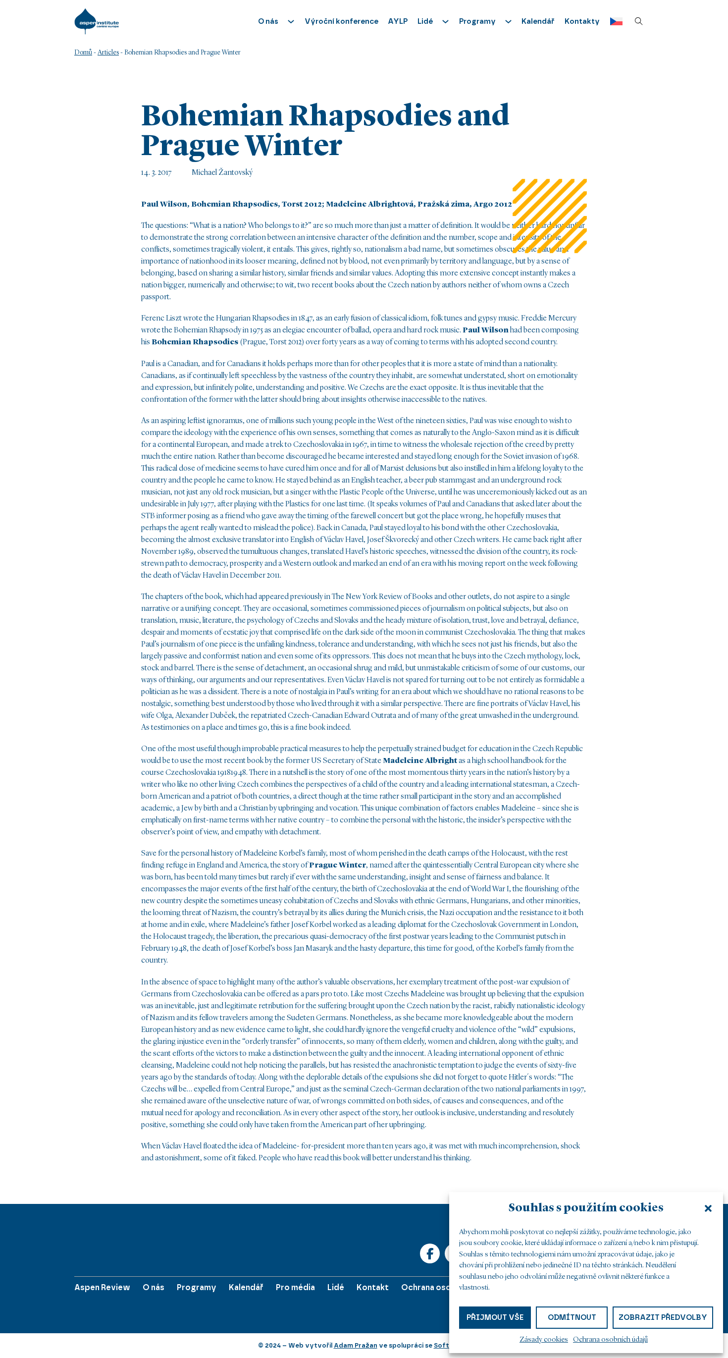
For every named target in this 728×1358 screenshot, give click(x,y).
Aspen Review (102, 1287)
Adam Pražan (355, 1345)
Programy (196, 1287)
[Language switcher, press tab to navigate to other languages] (614, 21)
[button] (708, 1208)
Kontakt (373, 1287)
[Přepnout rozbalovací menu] (291, 21)
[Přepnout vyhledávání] (639, 21)
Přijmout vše (495, 1317)
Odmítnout (572, 1317)
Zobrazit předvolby (663, 1317)
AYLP (398, 21)
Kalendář (538, 21)
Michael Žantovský (222, 173)
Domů (83, 52)
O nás (153, 1287)
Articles (108, 52)
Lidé (335, 1287)
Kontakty (582, 21)
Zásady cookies (544, 1340)
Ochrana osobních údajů (610, 1340)
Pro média (295, 1287)
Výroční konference (341, 21)
